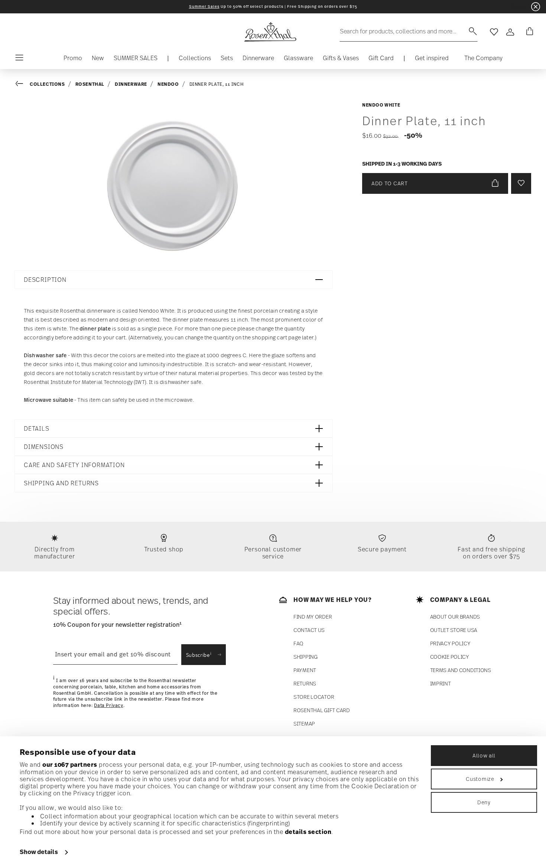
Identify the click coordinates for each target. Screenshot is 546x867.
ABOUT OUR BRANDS (455, 616)
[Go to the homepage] (270, 32)
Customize (480, 778)
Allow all (483, 755)
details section (308, 832)
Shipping (305, 656)
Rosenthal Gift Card (321, 710)
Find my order (312, 616)
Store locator (313, 696)
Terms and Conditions (460, 670)
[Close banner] (535, 6)
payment (304, 670)
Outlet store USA (454, 629)
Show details (39, 852)
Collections (47, 84)
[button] (195, 59)
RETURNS (304, 683)
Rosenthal (89, 84)
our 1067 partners (69, 764)
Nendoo (168, 84)
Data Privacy (108, 705)
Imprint (440, 683)
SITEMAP (304, 723)
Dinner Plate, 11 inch (216, 84)
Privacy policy (450, 643)
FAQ (298, 643)
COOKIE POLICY (449, 656)
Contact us (309, 629)
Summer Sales (204, 6)
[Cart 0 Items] (528, 32)
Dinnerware (131, 84)
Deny (484, 802)
